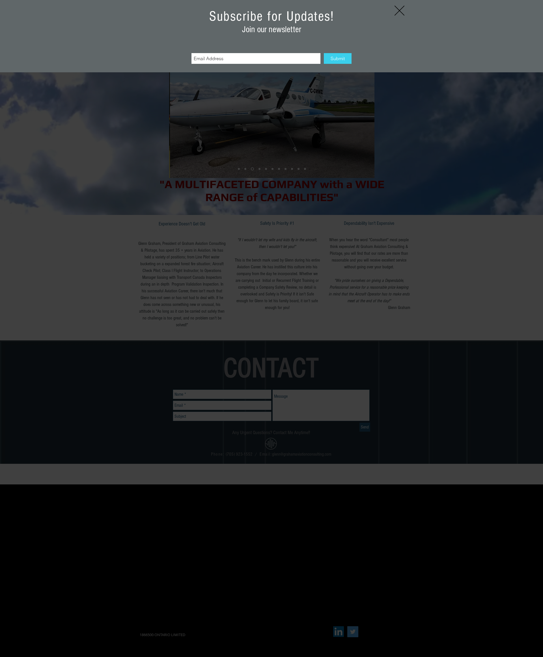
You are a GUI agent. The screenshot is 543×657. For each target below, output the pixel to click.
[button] (399, 11)
